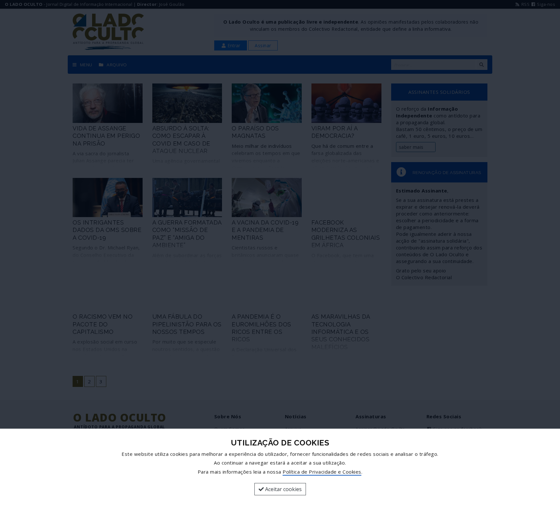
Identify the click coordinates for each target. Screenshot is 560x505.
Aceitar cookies (283, 489)
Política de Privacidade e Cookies (322, 471)
